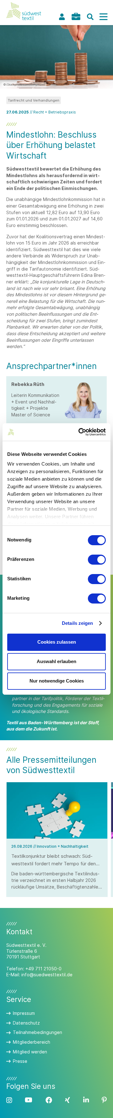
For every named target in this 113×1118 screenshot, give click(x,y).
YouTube (28, 1100)
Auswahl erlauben (56, 661)
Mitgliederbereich (31, 1042)
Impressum (24, 1013)
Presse (20, 1061)
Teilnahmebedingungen (37, 1032)
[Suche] (90, 16)
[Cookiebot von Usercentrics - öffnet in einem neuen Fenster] (80, 432)
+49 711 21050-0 (43, 968)
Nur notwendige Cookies (57, 680)
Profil (61, 16)
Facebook (49, 1100)
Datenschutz (26, 1023)
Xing (67, 1100)
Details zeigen (77, 623)
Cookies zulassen (56, 642)
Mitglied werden (30, 1051)
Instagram (9, 1100)
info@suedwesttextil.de (47, 974)
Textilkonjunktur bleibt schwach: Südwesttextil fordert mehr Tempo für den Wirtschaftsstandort (53, 863)
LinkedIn (86, 1100)
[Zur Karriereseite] (76, 16)
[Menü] (103, 16)
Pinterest (104, 1100)
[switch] (97, 560)
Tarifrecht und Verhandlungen (33, 100)
